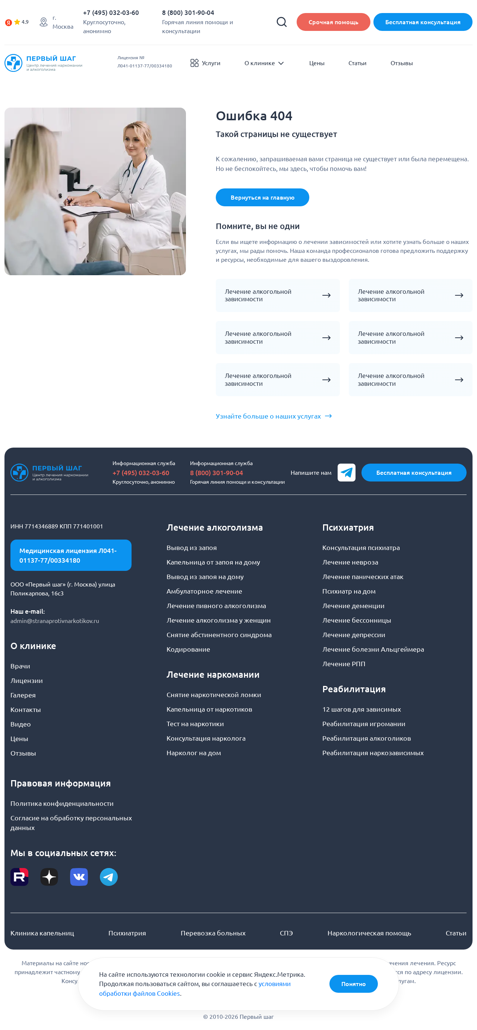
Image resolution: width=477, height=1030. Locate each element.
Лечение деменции (353, 605)
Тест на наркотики (195, 723)
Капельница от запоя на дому (213, 562)
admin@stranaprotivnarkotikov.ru (54, 620)
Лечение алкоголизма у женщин (219, 620)
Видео (20, 724)
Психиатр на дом (349, 591)
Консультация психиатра (361, 547)
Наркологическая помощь (369, 933)
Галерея (23, 695)
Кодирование (188, 649)
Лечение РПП (344, 663)
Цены (317, 63)
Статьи (357, 63)
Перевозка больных (213, 933)
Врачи (20, 666)
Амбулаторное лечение (204, 591)
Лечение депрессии (353, 634)
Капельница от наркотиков (209, 709)
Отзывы (402, 63)
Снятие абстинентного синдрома (219, 634)
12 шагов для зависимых (361, 709)
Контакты (25, 709)
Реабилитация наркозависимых (373, 752)
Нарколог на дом (194, 752)
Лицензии (26, 680)
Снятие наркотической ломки (214, 694)
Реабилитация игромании (363, 723)
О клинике (259, 63)
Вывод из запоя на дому (205, 576)
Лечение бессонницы (356, 620)
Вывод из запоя (192, 547)
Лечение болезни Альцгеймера (373, 649)
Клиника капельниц (42, 933)
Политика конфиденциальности (62, 803)
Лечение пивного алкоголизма (216, 605)
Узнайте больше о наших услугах (268, 416)
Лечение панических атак (363, 576)
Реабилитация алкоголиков (366, 738)
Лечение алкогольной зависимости (258, 295)
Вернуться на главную (262, 197)
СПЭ (286, 933)
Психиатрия (127, 933)
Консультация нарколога (206, 738)
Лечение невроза (350, 562)
